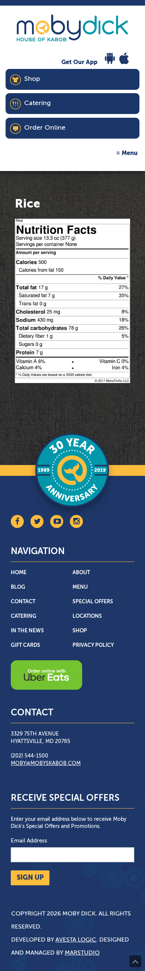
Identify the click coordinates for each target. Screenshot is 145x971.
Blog (18, 587)
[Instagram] (76, 521)
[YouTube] (56, 521)
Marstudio (82, 953)
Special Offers (92, 601)
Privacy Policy (93, 645)
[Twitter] (37, 521)
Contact (23, 601)
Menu (130, 153)
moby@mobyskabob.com (46, 763)
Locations (87, 616)
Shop (79, 630)
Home (18, 572)
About (81, 572)
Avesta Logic (75, 940)
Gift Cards (25, 645)
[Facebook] (17, 521)
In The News (27, 630)
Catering (23, 616)
